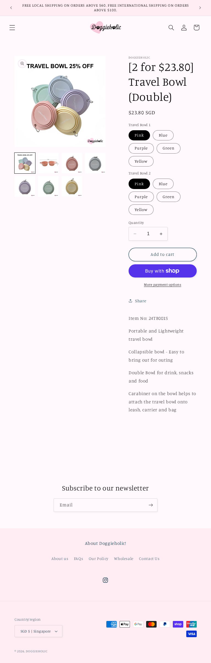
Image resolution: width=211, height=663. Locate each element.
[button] (12, 27)
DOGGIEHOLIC (36, 651)
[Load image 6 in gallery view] (48, 186)
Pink (139, 135)
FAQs (78, 558)
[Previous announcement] (11, 8)
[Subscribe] (151, 505)
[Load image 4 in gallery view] (95, 163)
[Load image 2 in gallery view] (48, 163)
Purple (141, 148)
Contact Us (149, 558)
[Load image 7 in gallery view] (72, 186)
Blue (163, 135)
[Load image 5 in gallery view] (25, 186)
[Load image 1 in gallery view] (25, 163)
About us (59, 558)
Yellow (141, 161)
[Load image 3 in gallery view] (72, 163)
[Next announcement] (200, 8)
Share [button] (140, 300)
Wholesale (124, 558)
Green (168, 148)
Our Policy (99, 558)
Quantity (136, 222)
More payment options (162, 284)
